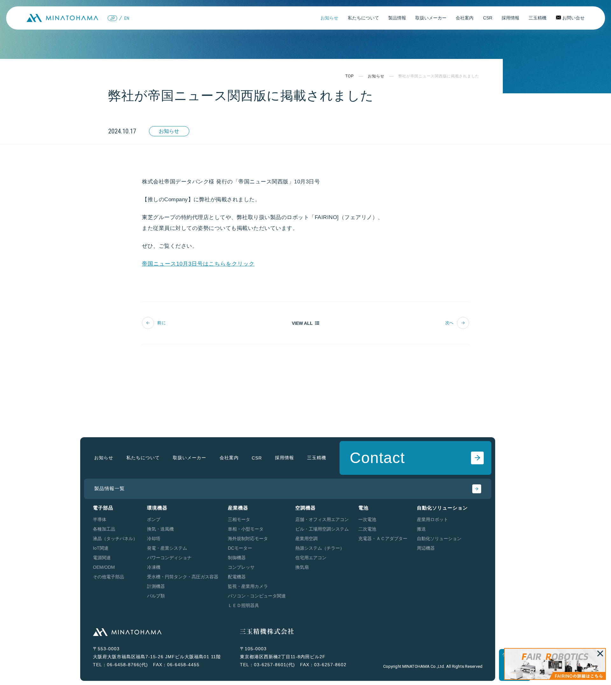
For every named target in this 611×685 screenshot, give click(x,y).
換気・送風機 (160, 529)
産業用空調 (306, 538)
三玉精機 (537, 17)
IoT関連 (101, 548)
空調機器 (305, 507)
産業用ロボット (432, 519)
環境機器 (157, 507)
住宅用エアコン (311, 557)
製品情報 (397, 17)
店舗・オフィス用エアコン (322, 519)
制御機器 (237, 557)
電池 (363, 507)
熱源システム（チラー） (319, 548)
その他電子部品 (108, 576)
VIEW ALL (302, 322)
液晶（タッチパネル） (115, 538)
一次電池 (367, 519)
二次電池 (367, 529)
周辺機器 (426, 548)
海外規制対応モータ (248, 538)
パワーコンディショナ (169, 557)
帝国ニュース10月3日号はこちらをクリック (198, 264)
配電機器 (237, 576)
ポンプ (153, 519)
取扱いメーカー (430, 17)
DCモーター (240, 548)
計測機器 (156, 586)
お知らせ (329, 17)
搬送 (421, 529)
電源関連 (102, 557)
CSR (487, 17)
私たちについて (363, 17)
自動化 (442, 507)
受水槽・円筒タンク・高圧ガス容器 (182, 576)
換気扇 (302, 567)
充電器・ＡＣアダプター (382, 538)
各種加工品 (104, 529)
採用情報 (510, 17)
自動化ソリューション (439, 538)
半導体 (99, 519)
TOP (349, 76)
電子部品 (103, 507)
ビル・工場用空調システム (322, 529)
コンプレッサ (241, 567)
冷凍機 (153, 567)
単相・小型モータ (245, 529)
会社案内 (465, 17)
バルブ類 (156, 595)
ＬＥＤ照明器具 (243, 605)
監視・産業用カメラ (248, 586)
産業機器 (238, 507)
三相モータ (239, 519)
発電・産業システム (167, 548)
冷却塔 (153, 538)
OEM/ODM (104, 567)
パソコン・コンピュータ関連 (257, 595)
